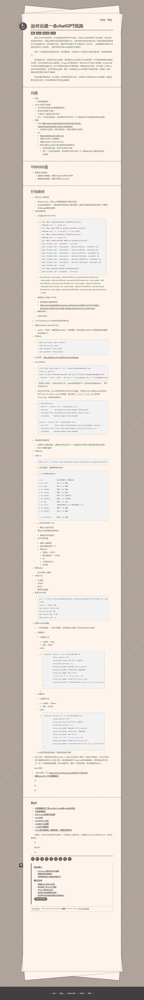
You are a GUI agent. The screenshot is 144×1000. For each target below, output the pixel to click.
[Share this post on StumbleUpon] (60, 859)
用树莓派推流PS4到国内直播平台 (49, 876)
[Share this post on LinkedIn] (47, 859)
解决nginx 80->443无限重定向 (47, 776)
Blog (110, 20)
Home (103, 20)
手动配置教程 (40, 811)
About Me (72, 993)
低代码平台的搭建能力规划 (47, 892)
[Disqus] (72, 941)
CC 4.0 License (84, 908)
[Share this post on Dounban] (70, 859)
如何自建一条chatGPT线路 (47, 887)
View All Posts (41, 899)
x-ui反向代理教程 (42, 827)
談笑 (63, 908)
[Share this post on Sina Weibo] (65, 859)
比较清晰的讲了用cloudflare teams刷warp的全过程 (55, 808)
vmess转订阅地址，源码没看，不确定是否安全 (53, 830)
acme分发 (39, 817)
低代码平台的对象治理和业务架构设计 (51, 895)
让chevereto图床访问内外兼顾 (48, 871)
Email (82, 993)
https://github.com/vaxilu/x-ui (52, 136)
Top (54, 993)
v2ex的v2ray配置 (42, 824)
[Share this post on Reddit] (56, 859)
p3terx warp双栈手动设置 (45, 814)
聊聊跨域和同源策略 (45, 874)
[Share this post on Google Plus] (42, 859)
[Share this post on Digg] (51, 859)
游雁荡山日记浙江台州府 (46, 884)
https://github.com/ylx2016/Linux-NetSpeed (60, 357)
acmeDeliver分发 (42, 821)
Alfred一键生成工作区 (45, 890)
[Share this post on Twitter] (33, 859)
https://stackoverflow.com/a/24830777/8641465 (68, 773)
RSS (89, 993)
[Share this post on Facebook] (37, 859)
